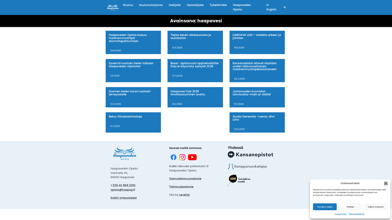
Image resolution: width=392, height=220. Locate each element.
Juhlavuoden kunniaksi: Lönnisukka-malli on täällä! (252, 93)
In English (271, 7)
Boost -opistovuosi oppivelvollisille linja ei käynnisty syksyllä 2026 (195, 65)
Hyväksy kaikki (325, 206)
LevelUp (184, 195)
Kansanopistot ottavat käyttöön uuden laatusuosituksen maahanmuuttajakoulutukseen (255, 66)
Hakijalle (175, 5)
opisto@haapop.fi (123, 190)
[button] (385, 183)
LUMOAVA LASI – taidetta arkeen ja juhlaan (257, 37)
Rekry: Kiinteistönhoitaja (125, 116)
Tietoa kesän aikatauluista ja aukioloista (191, 37)
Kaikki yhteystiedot (124, 198)
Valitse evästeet (375, 206)
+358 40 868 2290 (123, 185)
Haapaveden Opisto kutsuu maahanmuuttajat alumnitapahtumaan (128, 38)
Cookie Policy (341, 214)
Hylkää (350, 206)
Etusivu (128, 5)
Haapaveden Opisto (242, 7)
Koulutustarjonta (151, 5)
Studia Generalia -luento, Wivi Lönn (254, 118)
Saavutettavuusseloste (185, 178)
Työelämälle (218, 5)
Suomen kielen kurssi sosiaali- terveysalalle (130, 93)
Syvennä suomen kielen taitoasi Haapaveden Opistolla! (131, 65)
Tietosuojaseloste (356, 214)
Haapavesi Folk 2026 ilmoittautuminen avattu (188, 93)
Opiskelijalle (195, 5)
